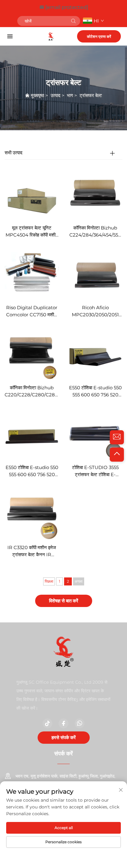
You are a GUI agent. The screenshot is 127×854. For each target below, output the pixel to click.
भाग (70, 95)
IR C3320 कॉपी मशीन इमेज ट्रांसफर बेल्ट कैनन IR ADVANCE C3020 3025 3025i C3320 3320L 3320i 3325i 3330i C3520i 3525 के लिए (32, 551)
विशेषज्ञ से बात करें (63, 601)
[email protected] (66, 7)
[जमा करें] (73, 21)
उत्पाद (55, 95)
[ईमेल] (117, 437)
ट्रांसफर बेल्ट (91, 95)
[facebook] (63, 723)
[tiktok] (47, 723)
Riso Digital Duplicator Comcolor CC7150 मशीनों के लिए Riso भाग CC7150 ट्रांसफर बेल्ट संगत (32, 311)
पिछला (49, 581)
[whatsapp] (79, 723)
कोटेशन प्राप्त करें (99, 36)
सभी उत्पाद (14, 153)
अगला (79, 581)
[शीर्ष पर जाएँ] (117, 454)
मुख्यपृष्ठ (37, 95)
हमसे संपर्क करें (63, 737)
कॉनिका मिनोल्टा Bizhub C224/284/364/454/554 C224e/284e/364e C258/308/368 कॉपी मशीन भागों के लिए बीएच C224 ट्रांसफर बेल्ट (95, 232)
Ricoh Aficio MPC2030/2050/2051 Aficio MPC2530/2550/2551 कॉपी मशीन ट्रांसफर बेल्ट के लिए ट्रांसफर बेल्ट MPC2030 (95, 311)
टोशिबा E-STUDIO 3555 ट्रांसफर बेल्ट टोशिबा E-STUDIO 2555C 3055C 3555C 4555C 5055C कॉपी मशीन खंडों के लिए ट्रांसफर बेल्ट (95, 471)
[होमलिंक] (50, 36)
